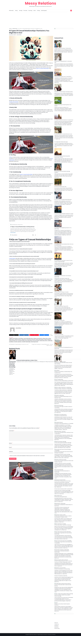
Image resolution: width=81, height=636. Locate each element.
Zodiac (34, 10)
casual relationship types (28, 338)
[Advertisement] (40, 20)
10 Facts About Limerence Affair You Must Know (63, 488)
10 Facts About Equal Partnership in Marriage (62, 442)
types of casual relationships (42, 68)
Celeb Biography (44, 10)
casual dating (15, 338)
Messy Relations (40, 3)
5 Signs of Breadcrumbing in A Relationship (62, 48)
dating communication (37, 338)
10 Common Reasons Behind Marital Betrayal (62, 199)
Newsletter (56, 627)
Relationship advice (43, 340)
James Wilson (18, 34)
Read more (70, 52)
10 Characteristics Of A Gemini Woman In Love (63, 134)
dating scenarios (18, 339)
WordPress (53, 634)
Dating (16, 10)
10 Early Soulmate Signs (58, 334)
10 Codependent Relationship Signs (61, 141)
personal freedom (35, 340)
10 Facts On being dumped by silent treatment (63, 561)
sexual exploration (34, 341)
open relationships (28, 340)
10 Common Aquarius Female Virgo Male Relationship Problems (62, 156)
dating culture (45, 338)
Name (10, 443)
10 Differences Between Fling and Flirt (61, 306)
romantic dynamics (17, 341)
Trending (38, 10)
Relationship (11, 10)
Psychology (30, 10)
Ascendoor (45, 634)
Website (11, 451)
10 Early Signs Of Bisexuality (59, 320)
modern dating (47, 339)
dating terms (23, 339)
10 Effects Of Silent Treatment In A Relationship (63, 388)
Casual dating (12, 258)
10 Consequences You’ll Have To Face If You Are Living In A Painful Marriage (63, 261)
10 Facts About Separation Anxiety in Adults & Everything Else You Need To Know (62, 516)
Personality (25, 10)
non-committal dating (20, 340)
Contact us (56, 624)
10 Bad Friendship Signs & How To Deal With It (62, 76)
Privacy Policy (57, 628)
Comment (11, 430)
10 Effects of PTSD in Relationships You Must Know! (63, 380)
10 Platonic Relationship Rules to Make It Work (26, 360)
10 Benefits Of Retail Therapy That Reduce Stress (63, 91)
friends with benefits (13, 101)
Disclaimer (56, 625)
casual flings (20, 338)
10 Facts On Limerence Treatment (60, 575)
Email (10, 447)
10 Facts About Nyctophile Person (60, 496)
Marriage (20, 10)
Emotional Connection (31, 339)
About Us (56, 622)
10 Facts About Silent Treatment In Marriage (62, 524)
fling (11, 157)
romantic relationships (26, 341)
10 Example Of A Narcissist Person (60, 415)
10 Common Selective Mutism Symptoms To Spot (63, 213)
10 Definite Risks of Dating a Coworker (61, 292)
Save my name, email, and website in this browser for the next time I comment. (27, 455)
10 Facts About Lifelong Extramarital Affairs (62, 481)
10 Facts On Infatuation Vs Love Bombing (62, 568)
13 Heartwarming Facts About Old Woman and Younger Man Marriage (12, 364)
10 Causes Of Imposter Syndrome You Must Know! (63, 119)
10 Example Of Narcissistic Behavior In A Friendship (63, 423)
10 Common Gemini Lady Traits (60, 186)
